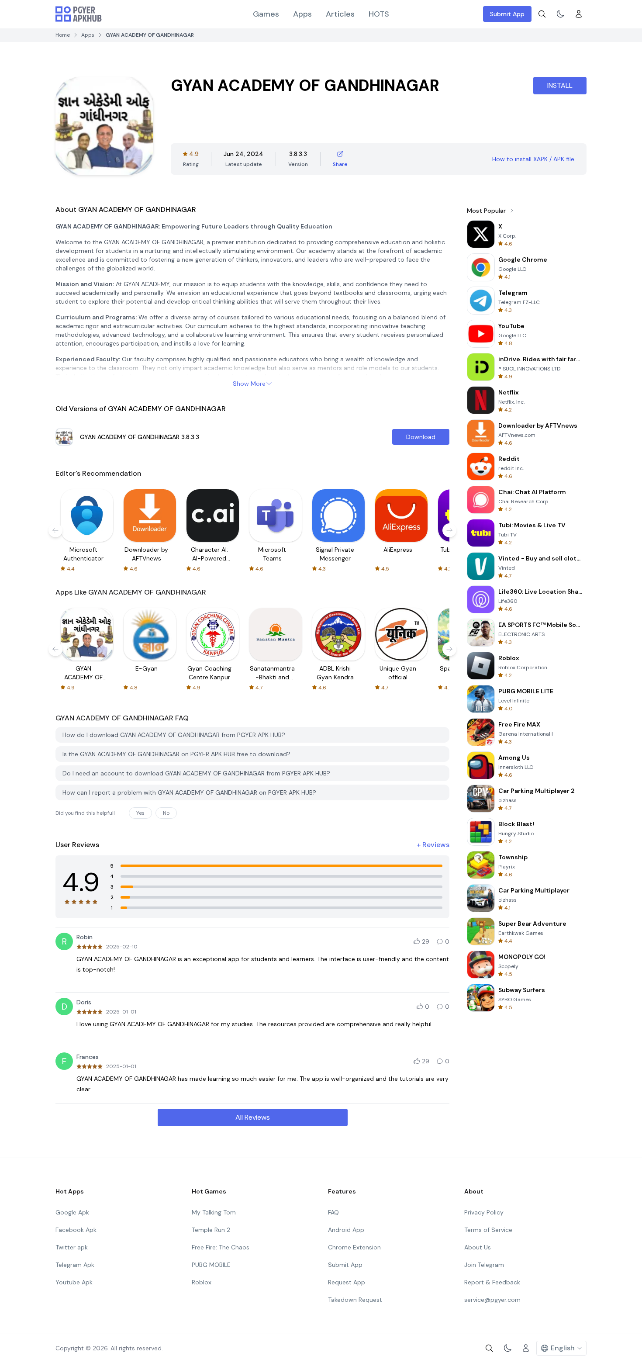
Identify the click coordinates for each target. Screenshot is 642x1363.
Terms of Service (488, 1230)
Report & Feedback (492, 1282)
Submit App (507, 14)
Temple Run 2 (211, 1230)
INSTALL (560, 85)
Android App (346, 1230)
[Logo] (78, 14)
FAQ (333, 1212)
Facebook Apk (76, 1230)
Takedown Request (355, 1300)
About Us (477, 1247)
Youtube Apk (74, 1282)
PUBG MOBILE (211, 1265)
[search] (542, 14)
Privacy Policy (484, 1212)
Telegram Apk (74, 1265)
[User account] (579, 14)
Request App (346, 1282)
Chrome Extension (354, 1247)
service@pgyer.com (492, 1300)
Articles (340, 14)
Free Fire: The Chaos (220, 1247)
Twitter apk (71, 1247)
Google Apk (72, 1212)
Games (266, 14)
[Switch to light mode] (560, 14)
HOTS (379, 14)
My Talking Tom (214, 1212)
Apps (302, 14)
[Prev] (55, 530)
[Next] (449, 530)
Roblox (201, 1282)
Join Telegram (484, 1265)
